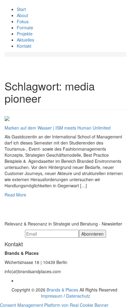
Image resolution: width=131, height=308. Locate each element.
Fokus (23, 21)
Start (21, 9)
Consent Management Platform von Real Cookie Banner (54, 305)
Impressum (51, 296)
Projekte (25, 34)
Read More (15, 195)
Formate (25, 27)
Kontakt (24, 46)
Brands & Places (62, 290)
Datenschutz (78, 296)
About (22, 15)
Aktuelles (25, 40)
